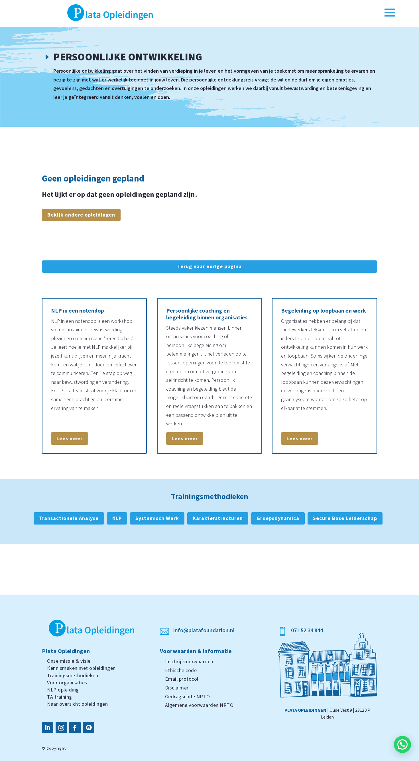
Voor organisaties (67, 682)
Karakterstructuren (218, 518)
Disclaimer (177, 687)
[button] (402, 744)
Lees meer (69, 438)
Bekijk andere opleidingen (81, 214)
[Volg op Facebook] (75, 727)
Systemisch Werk (157, 518)
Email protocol (181, 679)
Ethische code (181, 670)
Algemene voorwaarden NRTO (199, 705)
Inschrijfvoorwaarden (189, 661)
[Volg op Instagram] (61, 727)
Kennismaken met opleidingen (81, 668)
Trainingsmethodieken (72, 675)
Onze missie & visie (69, 661)
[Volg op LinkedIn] (47, 727)
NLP (117, 518)
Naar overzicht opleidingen (77, 704)
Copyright (56, 748)
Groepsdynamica (278, 518)
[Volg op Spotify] (88, 727)
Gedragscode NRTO (187, 696)
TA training (59, 696)
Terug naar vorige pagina (209, 266)
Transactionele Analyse (69, 518)
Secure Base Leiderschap (345, 518)
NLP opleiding (63, 689)
